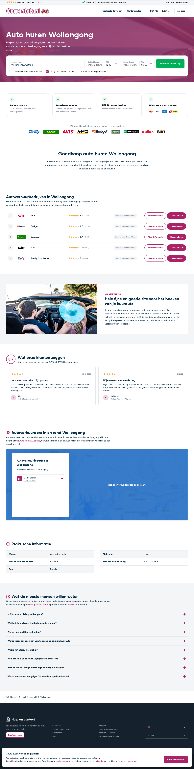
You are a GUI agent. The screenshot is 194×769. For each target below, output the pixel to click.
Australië (33, 697)
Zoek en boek (176, 215)
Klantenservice (134, 11)
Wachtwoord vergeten (108, 729)
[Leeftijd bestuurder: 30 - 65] (47, 71)
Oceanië (22, 697)
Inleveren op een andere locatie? (27, 71)
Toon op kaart (30, 480)
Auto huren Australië (29, 440)
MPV (54, 736)
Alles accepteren (175, 759)
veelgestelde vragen (39, 604)
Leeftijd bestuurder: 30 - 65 (62, 71)
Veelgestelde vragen (112, 11)
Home (13, 697)
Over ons (56, 725)
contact (71, 604)
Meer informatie (155, 215)
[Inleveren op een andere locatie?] (11, 71)
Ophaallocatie (16, 62)
